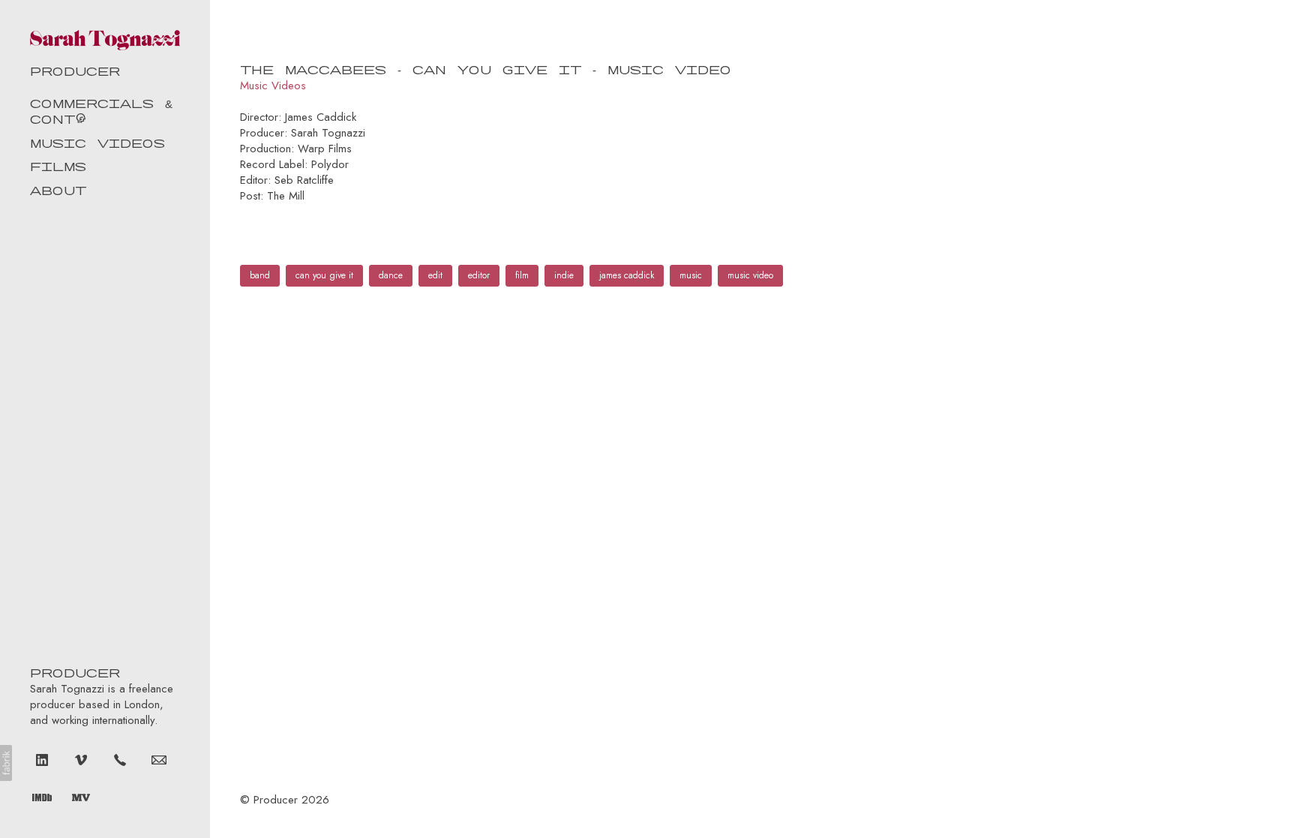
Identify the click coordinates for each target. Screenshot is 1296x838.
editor (479, 275)
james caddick (626, 275)
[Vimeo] (81, 759)
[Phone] (120, 759)
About (58, 189)
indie (564, 275)
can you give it (324, 275)
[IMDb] (42, 796)
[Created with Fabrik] (6, 763)
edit (435, 275)
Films (58, 165)
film (522, 275)
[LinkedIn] (42, 759)
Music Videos (97, 142)
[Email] (159, 759)
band (260, 275)
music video (750, 275)
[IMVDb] (81, 796)
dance (391, 275)
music (691, 275)
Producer (276, 799)
